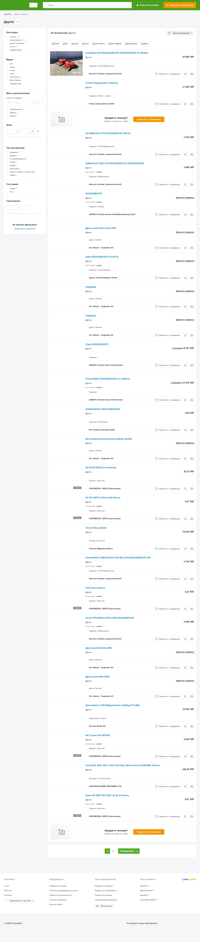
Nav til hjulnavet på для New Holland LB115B (108, 439)
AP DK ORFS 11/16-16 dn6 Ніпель (103, 497)
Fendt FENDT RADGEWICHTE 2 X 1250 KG (107, 379)
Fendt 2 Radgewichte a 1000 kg (101, 83)
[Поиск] (45, 5)
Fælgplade (90, 287)
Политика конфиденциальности (63, 890)
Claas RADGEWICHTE (97, 344)
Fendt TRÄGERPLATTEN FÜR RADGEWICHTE (109, 618)
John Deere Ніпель (95, 588)
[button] (185, 73)
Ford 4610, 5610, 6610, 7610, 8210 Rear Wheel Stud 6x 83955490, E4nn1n (122, 765)
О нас (6, 886)
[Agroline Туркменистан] (15, 5)
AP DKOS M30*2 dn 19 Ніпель (101, 467)
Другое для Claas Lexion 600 (100, 228)
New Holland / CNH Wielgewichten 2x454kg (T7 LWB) (112, 705)
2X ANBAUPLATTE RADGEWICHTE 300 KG (108, 133)
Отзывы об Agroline (58, 900)
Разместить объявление (149, 119)
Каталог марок (55, 904)
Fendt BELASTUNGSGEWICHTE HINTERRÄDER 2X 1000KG (116, 53)
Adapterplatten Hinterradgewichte (102, 409)
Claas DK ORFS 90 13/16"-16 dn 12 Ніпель (107, 795)
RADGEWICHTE (93, 193)
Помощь (8, 890)
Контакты (8, 895)
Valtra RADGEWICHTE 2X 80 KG (102, 257)
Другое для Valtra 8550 (97, 676)
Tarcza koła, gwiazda (96, 528)
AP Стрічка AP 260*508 (97, 735)
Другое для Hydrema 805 (98, 648)
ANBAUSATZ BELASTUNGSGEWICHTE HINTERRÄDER (114, 163)
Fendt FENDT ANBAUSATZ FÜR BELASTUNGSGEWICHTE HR (117, 558)
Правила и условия (58, 886)
